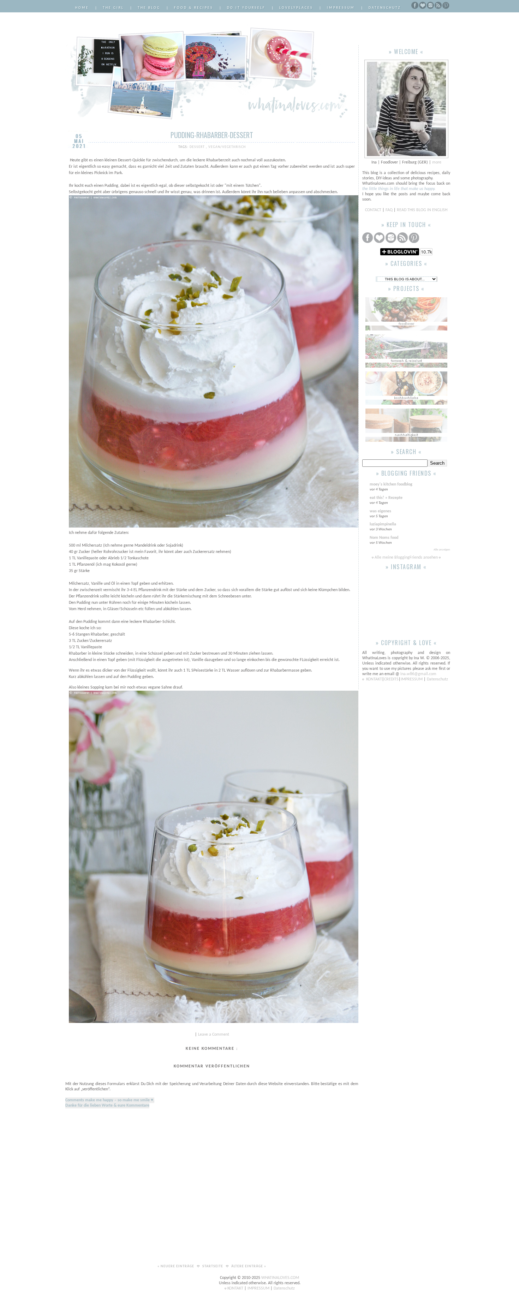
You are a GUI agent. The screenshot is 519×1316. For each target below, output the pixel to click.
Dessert (198, 147)
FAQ (389, 210)
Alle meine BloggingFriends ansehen (406, 557)
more (436, 162)
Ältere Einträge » (248, 1266)
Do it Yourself (246, 8)
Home (82, 8)
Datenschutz (385, 8)
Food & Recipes (193, 8)
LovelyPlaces (296, 8)
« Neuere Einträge (176, 1266)
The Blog (149, 8)
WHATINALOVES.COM (280, 1278)
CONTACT (373, 210)
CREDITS (391, 679)
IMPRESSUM (412, 679)
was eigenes (380, 511)
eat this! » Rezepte (386, 498)
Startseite (213, 1266)
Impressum (341, 8)
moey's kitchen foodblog (391, 484)
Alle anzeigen (442, 549)
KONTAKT (374, 679)
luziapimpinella (383, 524)
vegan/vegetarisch (227, 147)
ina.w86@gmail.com (418, 674)
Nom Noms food (384, 538)
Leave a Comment (213, 1034)
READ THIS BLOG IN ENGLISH (422, 210)
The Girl (113, 8)
